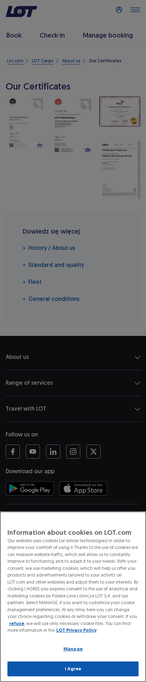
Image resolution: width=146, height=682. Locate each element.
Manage (73, 649)
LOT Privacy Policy (76, 630)
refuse (16, 623)
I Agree (73, 668)
